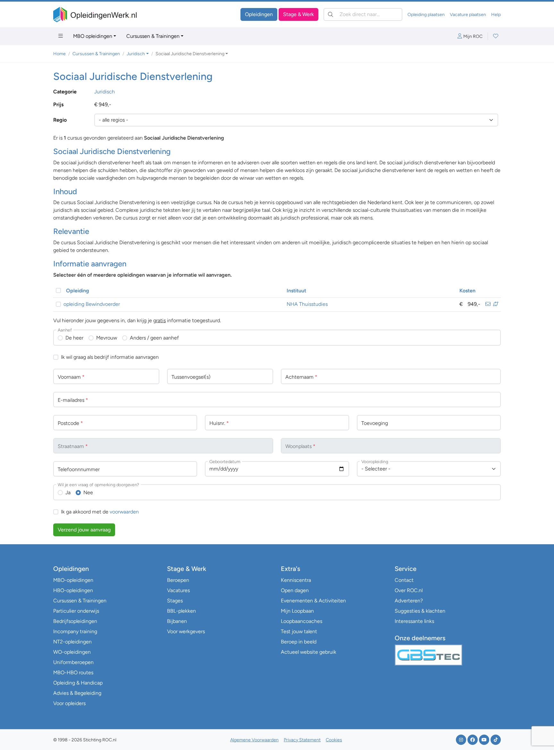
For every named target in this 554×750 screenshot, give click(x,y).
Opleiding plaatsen (426, 14)
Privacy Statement (302, 740)
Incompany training (75, 631)
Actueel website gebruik (308, 652)
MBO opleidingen (92, 36)
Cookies (334, 740)
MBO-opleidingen (73, 580)
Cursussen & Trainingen (153, 36)
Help (496, 14)
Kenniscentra (296, 580)
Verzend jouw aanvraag (84, 530)
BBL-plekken (181, 611)
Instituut (296, 291)
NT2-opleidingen (72, 642)
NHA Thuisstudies (307, 304)
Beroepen (178, 580)
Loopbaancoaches (301, 621)
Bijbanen (177, 621)
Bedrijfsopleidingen (75, 621)
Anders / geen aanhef (154, 338)
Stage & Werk (298, 14)
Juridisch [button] (136, 53)
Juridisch (104, 92)
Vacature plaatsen (468, 14)
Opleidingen (259, 14)
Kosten (467, 291)
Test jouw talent (299, 631)
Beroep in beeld (298, 642)
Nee (88, 492)
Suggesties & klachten (420, 611)
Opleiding (77, 291)
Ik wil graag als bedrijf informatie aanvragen (110, 357)
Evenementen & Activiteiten (313, 601)
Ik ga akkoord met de (100, 512)
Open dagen (295, 590)
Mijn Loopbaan (297, 611)
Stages (175, 601)
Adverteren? (409, 601)
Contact (404, 580)
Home (59, 53)
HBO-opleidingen (73, 590)
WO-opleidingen (72, 652)
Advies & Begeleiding (77, 693)
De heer (74, 338)
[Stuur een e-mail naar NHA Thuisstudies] (488, 304)
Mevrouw (106, 338)
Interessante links (414, 621)
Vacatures (178, 590)
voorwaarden (124, 512)
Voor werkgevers (186, 631)
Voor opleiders (69, 703)
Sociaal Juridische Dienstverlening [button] (189, 53)
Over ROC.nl (409, 590)
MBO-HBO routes (73, 672)
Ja (68, 492)
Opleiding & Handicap (78, 683)
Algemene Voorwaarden (254, 740)
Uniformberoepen (73, 662)
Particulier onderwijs (76, 611)
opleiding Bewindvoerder (91, 304)
